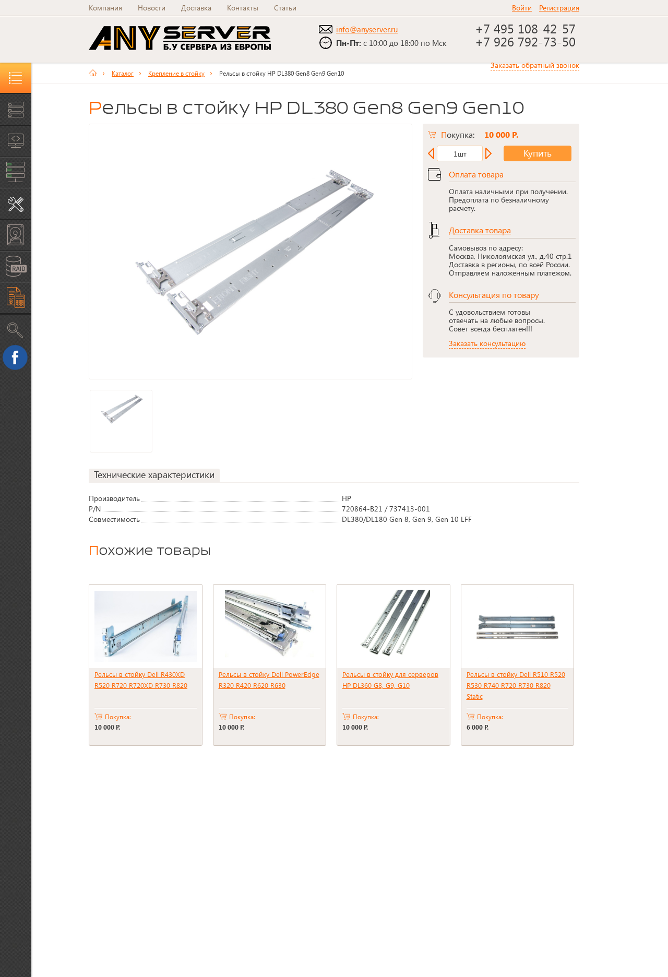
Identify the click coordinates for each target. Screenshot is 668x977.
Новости (151, 8)
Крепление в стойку (176, 73)
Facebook (18, 360)
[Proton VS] (96, 73)
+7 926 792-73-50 (525, 41)
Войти (522, 8)
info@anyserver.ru (367, 29)
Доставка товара (480, 229)
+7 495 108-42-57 (527, 28)
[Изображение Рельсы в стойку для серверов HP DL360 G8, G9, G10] (393, 626)
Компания (105, 8)
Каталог (123, 73)
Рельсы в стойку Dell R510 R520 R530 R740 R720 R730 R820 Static (516, 685)
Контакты (242, 8)
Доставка (196, 8)
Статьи (285, 8)
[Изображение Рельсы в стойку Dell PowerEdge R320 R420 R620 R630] (270, 626)
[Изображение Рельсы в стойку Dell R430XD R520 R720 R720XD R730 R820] (145, 626)
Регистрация (559, 8)
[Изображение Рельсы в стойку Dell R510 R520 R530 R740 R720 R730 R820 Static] (518, 626)
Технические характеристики (154, 475)
